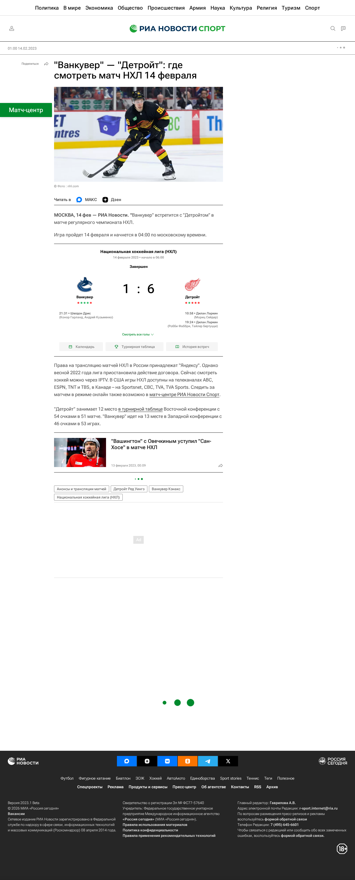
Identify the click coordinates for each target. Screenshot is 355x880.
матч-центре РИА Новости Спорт (184, 394)
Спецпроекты (89, 787)
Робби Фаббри (179, 326)
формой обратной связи (286, 819)
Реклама (115, 787)
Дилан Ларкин (207, 313)
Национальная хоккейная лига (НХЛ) (138, 251)
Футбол (67, 778)
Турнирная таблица (138, 347)
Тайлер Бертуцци (204, 326)
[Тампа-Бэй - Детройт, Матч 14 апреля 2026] (195, 303)
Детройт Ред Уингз (129, 489)
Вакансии (16, 814)
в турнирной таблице (140, 409)
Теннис (253, 778)
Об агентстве (213, 787)
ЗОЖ (140, 778)
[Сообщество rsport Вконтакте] (167, 761)
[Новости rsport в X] (228, 761)
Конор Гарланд (71, 317)
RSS (257, 787)
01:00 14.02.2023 (22, 48)
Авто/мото (176, 778)
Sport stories (230, 778)
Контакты (240, 787)
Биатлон (123, 778)
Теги (268, 778)
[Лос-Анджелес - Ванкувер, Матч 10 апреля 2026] (78, 303)
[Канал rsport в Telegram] (208, 761)
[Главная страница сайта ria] (160, 29)
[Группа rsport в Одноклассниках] (188, 761)
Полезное (285, 778)
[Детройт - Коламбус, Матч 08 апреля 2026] (186, 303)
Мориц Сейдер (206, 317)
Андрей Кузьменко (98, 317)
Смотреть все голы (136, 334)
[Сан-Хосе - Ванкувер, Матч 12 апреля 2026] (81, 303)
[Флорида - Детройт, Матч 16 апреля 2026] (199, 303)
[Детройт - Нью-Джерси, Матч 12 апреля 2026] (192, 303)
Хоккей (155, 778)
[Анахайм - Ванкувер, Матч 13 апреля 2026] (85, 303)
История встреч (195, 347)
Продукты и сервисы (148, 787)
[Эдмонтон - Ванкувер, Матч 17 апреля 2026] (91, 303)
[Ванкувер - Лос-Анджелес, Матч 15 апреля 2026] (88, 303)
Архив (272, 787)
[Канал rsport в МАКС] (127, 761)
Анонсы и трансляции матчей (81, 489)
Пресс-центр (184, 787)
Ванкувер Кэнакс (166, 489)
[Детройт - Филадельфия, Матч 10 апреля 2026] (189, 303)
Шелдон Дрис (80, 313)
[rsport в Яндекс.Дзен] (147, 761)
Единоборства (202, 778)
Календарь (85, 347)
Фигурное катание (95, 778)
